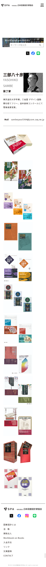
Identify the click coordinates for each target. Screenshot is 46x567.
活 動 (6, 529)
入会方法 (7, 542)
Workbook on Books (13, 537)
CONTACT (8, 555)
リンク (6, 546)
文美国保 (7, 551)
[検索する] (40, 45)
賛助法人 (7, 533)
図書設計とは (9, 524)
